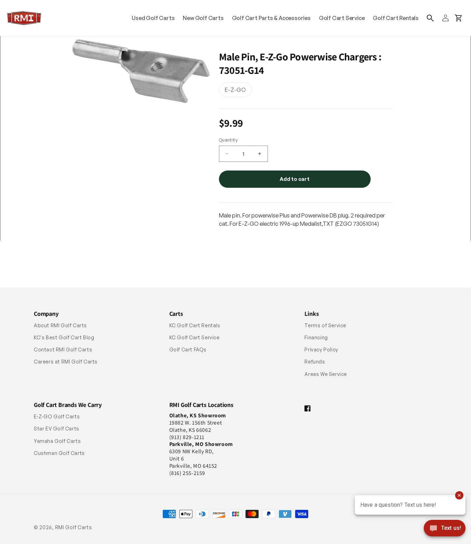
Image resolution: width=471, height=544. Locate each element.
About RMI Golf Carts (60, 325)
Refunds (314, 362)
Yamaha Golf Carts (57, 441)
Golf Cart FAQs (188, 349)
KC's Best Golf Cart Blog (64, 337)
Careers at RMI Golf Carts (66, 362)
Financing (316, 337)
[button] (430, 18)
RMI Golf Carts (73, 527)
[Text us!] (444, 529)
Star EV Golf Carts (56, 428)
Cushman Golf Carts (59, 453)
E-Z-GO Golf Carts (57, 416)
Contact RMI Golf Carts (63, 349)
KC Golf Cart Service (194, 337)
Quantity (228, 140)
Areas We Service (325, 374)
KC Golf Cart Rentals (194, 325)
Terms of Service (325, 325)
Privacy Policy (321, 349)
